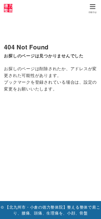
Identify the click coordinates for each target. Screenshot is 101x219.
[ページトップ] (89, 207)
